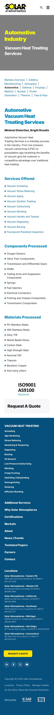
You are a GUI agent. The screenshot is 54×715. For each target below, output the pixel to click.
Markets (10, 523)
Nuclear (21, 91)
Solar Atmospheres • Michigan (23, 619)
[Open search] (41, 8)
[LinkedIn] (7, 664)
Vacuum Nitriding (16, 211)
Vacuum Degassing (17, 221)
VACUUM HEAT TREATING (21, 425)
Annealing (9, 431)
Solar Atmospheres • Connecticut (21, 636)
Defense (27, 87)
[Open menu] (48, 8)
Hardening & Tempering (16, 445)
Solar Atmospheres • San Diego (26, 627)
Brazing (8, 454)
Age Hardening (12, 435)
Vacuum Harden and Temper (23, 216)
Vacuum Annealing (17, 185)
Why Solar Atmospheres (20, 509)
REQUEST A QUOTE (18, 653)
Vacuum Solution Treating (21, 201)
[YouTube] (27, 664)
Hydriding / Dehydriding (16, 477)
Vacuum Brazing (16, 226)
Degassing (9, 449)
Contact (9, 559)
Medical (8, 91)
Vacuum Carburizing (18, 206)
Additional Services (17, 502)
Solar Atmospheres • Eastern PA (23, 579)
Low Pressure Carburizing (17, 463)
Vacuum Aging (15, 196)
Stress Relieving (12, 440)
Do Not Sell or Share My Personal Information (26, 690)
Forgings (40, 87)
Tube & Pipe (40, 95)
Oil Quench (10, 459)
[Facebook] (13, 664)
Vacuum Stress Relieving (20, 191)
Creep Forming (12, 473)
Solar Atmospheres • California (22, 599)
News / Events (14, 538)
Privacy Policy (23, 685)
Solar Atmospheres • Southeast (24, 609)
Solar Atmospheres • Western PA (22, 589)
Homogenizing (12, 482)
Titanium (25, 95)
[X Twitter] (20, 664)
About (8, 531)
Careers (9, 552)
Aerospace (30, 83)
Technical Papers (16, 545)
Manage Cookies (40, 685)
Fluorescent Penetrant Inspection (25, 231)
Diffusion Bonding (13, 491)
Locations (11, 570)
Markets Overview (14, 79)
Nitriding (9, 468)
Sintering (9, 487)
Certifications (13, 516)
